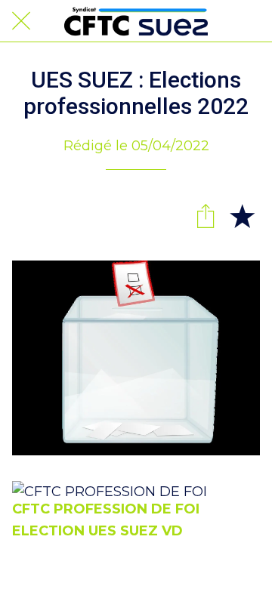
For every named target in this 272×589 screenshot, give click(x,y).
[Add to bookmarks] (242, 215)
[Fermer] (21, 21)
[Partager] (205, 215)
